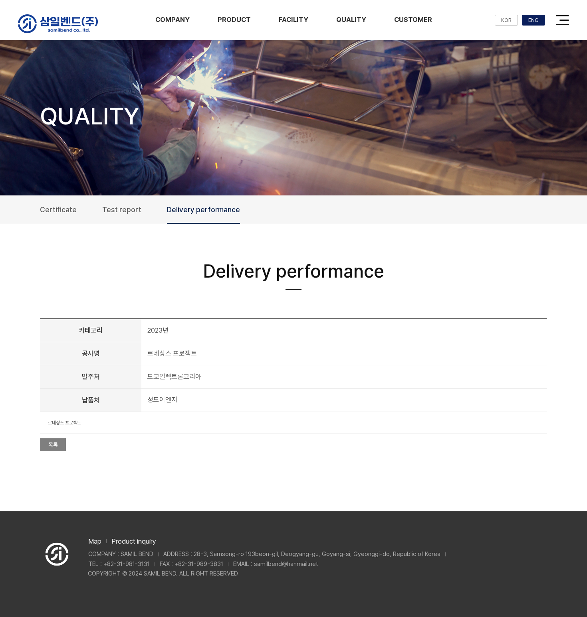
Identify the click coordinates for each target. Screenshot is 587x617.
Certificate (58, 209)
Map (94, 541)
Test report (121, 209)
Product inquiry (133, 541)
